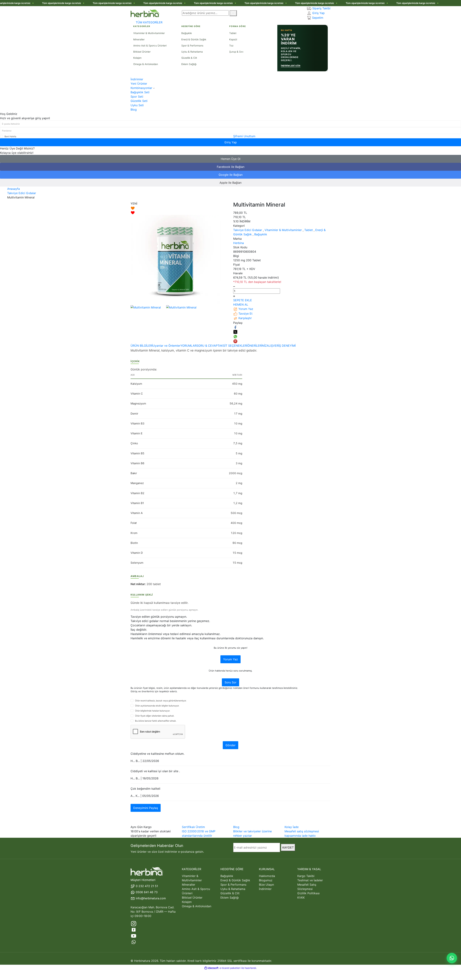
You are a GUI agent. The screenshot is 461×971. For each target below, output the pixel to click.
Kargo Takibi (305, 876)
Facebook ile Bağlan (230, 167)
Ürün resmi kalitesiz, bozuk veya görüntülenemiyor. (160, 700)
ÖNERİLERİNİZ (257, 345)
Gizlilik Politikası (308, 893)
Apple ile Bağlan (230, 182)
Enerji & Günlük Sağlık (235, 880)
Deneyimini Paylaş (145, 808)
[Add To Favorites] (179, 210)
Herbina (238, 243)
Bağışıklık (260, 234)
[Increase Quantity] (234, 296)
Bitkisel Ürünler (192, 897)
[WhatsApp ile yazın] (452, 958)
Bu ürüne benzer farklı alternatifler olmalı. (155, 720)
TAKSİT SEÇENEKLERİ (232, 345)
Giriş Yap (230, 142)
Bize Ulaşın (266, 884)
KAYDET (288, 847)
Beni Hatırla (10, 136)
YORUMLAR (188, 345)
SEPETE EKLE (242, 300)
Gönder (230, 745)
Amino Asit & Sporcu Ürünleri (196, 891)
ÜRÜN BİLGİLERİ (142, 345)
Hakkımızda (267, 876)
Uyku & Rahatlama (232, 889)
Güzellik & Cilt (230, 893)
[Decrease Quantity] (234, 286)
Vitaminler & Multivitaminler (283, 230)
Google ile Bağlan (231, 174)
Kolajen (187, 902)
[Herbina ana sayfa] (147, 871)
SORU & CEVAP (207, 345)
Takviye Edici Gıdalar (247, 230)
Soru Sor (230, 682)
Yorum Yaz (230, 659)
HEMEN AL (240, 304)
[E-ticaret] (230, 968)
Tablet (308, 230)
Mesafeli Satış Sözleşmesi (306, 887)
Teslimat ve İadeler (310, 880)
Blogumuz (265, 880)
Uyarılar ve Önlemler (166, 345)
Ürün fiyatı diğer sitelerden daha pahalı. (154, 715)
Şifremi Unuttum (244, 136)
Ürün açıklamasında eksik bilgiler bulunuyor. (157, 705)
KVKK (301, 897)
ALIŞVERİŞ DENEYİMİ (281, 345)
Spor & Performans (233, 884)
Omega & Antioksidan (196, 906)
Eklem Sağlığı (229, 897)
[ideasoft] (211, 968)
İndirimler (265, 889)
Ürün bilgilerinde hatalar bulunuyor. (152, 710)
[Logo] (145, 13)
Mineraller (188, 884)
